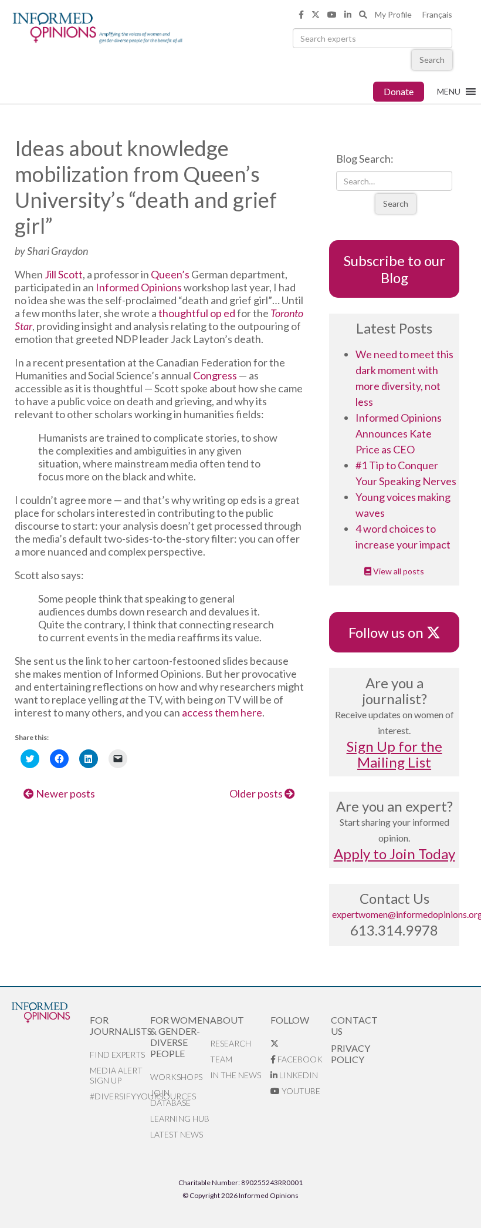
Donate (399, 91)
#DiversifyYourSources (120, 1096)
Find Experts (117, 1054)
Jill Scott (64, 274)
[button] (448, 91)
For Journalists (120, 1025)
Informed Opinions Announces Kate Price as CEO (398, 433)
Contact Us (354, 1025)
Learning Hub (179, 1118)
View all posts (397, 571)
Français (437, 14)
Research (230, 1043)
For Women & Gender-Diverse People (180, 1036)
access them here (222, 712)
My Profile (393, 14)
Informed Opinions (139, 287)
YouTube (300, 1091)
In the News (235, 1075)
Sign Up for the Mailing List (394, 754)
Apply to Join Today (394, 854)
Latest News (176, 1134)
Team (221, 1059)
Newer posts (64, 793)
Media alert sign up (116, 1075)
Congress (215, 375)
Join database (170, 1098)
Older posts (256, 793)
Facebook (299, 1059)
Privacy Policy (350, 1053)
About (227, 1019)
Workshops (176, 1077)
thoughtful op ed (196, 313)
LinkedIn (297, 1075)
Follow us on (391, 632)
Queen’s (170, 274)
